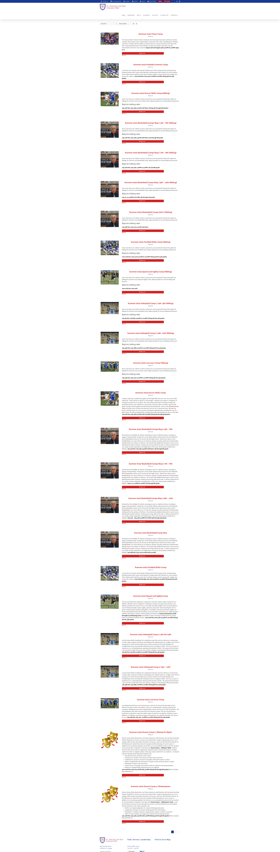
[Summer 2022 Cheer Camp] (110, 39)
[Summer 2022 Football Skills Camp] (110, 573)
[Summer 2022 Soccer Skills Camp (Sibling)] (110, 99)
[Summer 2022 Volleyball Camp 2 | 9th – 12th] (110, 672)
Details (124, 55)
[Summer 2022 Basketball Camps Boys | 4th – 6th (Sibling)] (110, 130)
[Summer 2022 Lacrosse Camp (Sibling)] (110, 367)
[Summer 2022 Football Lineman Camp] (110, 70)
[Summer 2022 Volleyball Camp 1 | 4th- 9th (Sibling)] (110, 308)
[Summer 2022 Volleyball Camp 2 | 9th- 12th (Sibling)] (110, 338)
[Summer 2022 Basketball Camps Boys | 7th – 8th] (110, 470)
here (128, 441)
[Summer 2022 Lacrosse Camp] (110, 703)
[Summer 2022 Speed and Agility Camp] (110, 602)
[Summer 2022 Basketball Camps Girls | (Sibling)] (110, 219)
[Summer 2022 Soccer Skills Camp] (110, 398)
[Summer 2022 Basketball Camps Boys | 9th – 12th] (110, 505)
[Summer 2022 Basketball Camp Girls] (110, 539)
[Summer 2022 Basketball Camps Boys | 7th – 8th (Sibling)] (110, 159)
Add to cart (142, 53)
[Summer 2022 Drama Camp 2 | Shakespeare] (110, 794)
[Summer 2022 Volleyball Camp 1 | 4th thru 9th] (110, 639)
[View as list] (136, 23)
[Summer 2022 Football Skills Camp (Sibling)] (110, 248)
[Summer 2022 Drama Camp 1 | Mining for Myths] (110, 740)
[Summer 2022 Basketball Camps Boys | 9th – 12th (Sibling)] (110, 189)
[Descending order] (116, 23)
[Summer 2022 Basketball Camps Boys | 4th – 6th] (110, 436)
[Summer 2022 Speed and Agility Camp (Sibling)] (110, 277)
